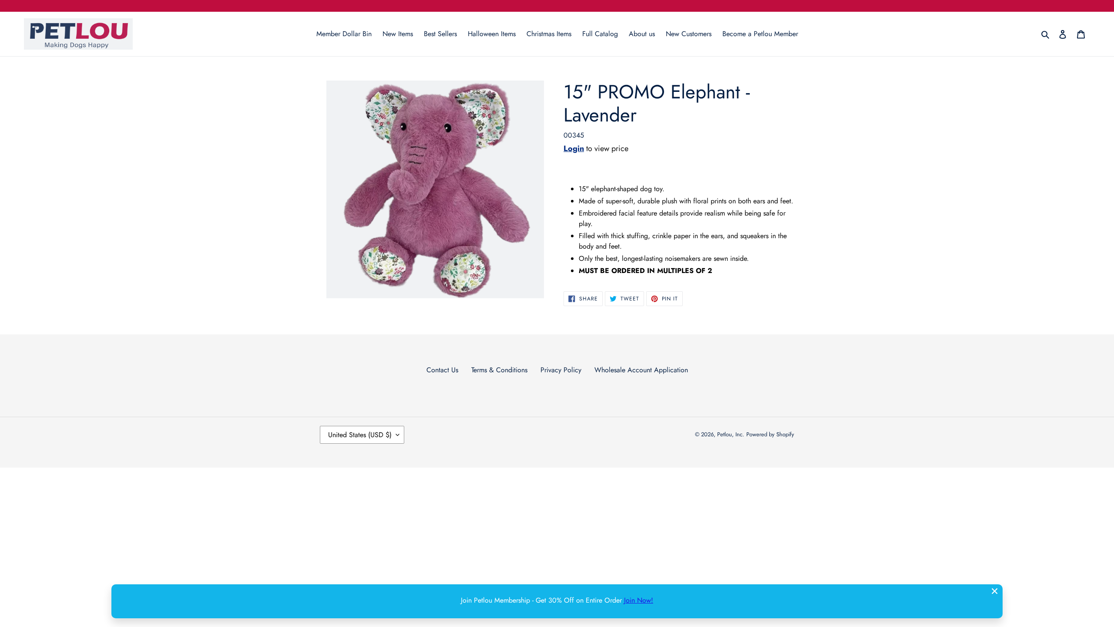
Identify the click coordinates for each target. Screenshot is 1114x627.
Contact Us (442, 370)
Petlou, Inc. (730, 434)
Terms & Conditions (499, 370)
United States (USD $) (360, 435)
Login (574, 148)
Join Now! (638, 600)
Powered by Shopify (770, 434)
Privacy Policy (560, 370)
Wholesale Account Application (641, 370)
